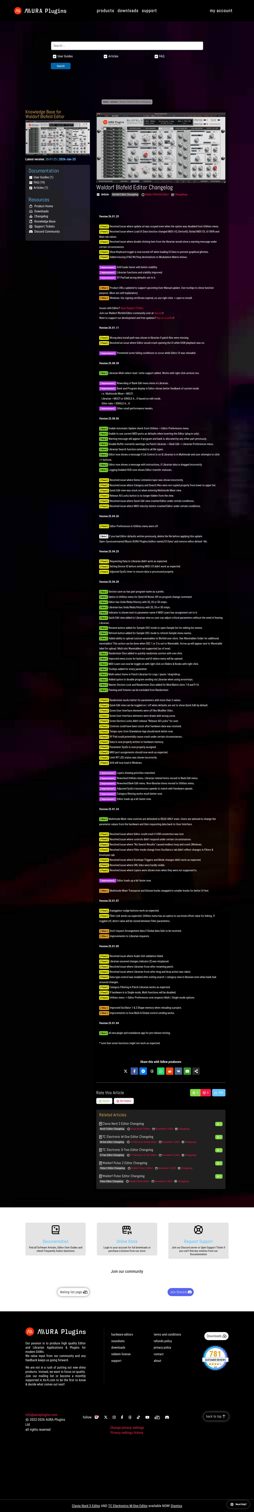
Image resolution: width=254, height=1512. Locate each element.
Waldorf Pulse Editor (139, 1181)
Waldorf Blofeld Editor (157, 194)
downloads (118, 1347)
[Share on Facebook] (134, 1071)
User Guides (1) (43, 177)
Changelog (41, 216)
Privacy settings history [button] (127, 1433)
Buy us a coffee (165, 318)
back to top (214, 1416)
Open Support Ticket (132, 308)
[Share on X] (125, 1071)
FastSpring (51, 1505)
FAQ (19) (39, 182)
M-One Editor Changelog (112, 1142)
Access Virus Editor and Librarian (34, 1502)
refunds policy (163, 1341)
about (157, 1361)
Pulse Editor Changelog (111, 1181)
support (116, 1361)
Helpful (106, 1101)
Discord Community (47, 231)
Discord (158, 313)
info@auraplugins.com (41, 1415)
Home (106, 101)
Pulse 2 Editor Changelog (112, 1168)
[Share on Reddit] (169, 1071)
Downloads (41, 211)
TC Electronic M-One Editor (143, 1141)
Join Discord (178, 1292)
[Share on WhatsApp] (160, 1071)
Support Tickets (44, 226)
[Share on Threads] (152, 1071)
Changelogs (181, 194)
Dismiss (176, 1506)
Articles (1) (41, 187)
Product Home (43, 206)
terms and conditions (167, 1334)
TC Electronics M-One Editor (128, 1506)
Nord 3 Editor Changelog (112, 1128)
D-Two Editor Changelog (112, 1155)
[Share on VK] (178, 1071)
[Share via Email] (187, 1071)
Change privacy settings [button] (127, 1428)
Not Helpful (125, 1101)
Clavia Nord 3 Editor (140, 1128)
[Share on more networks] (196, 1071)
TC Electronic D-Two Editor (143, 1155)
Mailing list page (71, 1292)
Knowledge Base (44, 221)
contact (159, 1354)
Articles (114, 101)
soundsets (118, 1341)
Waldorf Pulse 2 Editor (142, 1168)
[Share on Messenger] (143, 1071)
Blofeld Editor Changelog (125, 194)
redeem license (121, 1354)
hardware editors (122, 1334)
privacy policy (162, 1347)
